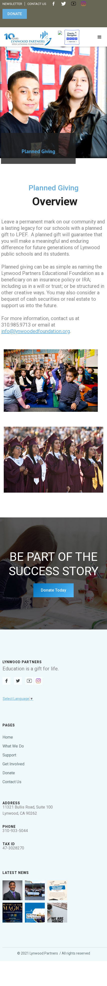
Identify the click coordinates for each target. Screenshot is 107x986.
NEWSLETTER (12, 4)
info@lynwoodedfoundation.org (35, 331)
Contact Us (11, 781)
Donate (8, 773)
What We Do (13, 746)
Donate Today (53, 590)
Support (9, 755)
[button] (99, 38)
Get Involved (13, 764)
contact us (36, 4)
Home (7, 737)
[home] (26, 37)
